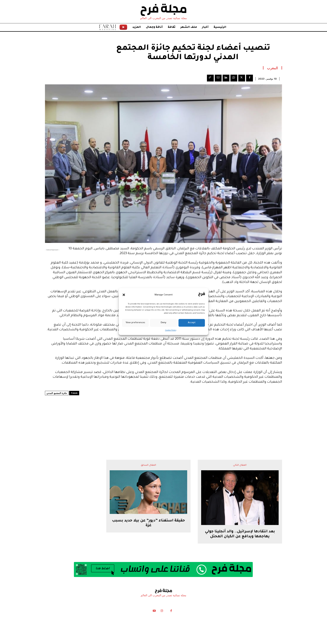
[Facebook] (249, 78)
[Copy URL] (210, 78)
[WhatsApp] (233, 78)
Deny (163, 322)
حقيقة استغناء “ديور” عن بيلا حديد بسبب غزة (148, 523)
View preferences (135, 322)
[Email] (218, 78)
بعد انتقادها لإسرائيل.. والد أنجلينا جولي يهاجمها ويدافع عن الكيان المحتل (240, 534)
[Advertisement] (163, 417)
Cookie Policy (170, 330)
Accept (192, 322)
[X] (241, 78)
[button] (124, 295)
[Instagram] (162, 611)
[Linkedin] (226, 78)
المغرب (272, 68)
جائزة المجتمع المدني (56, 393)
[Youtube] (154, 611)
